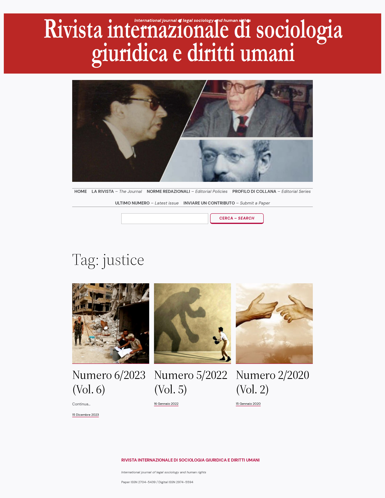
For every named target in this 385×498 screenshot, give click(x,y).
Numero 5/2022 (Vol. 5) (190, 381)
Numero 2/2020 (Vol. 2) (272, 381)
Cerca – (236, 218)
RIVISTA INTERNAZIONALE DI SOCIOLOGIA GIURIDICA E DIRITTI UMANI (190, 460)
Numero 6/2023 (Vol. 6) (108, 381)
